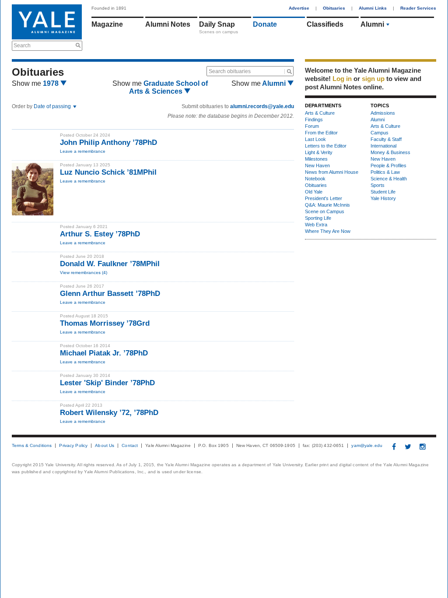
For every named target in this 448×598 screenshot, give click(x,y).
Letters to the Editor (325, 145)
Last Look (315, 139)
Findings (314, 119)
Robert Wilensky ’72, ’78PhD (109, 412)
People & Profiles (388, 165)
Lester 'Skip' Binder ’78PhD (108, 383)
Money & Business (390, 152)
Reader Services (418, 8)
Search (22, 45)
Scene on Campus (324, 211)
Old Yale (313, 191)
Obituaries (334, 8)
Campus (379, 132)
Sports (378, 185)
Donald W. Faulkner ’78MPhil (110, 264)
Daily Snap (217, 24)
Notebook (315, 178)
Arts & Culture (320, 113)
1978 (51, 83)
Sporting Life (318, 218)
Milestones (316, 159)
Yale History (383, 198)
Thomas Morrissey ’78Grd (105, 323)
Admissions (383, 113)
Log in (342, 78)
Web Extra (316, 224)
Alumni (372, 24)
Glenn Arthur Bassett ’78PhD (110, 293)
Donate (265, 24)
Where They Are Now (327, 231)
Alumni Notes (167, 24)
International (383, 145)
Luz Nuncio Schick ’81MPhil (108, 172)
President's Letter (323, 198)
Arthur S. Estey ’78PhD (100, 234)
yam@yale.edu (366, 445)
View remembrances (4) (83, 272)
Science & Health (389, 178)
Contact (130, 445)
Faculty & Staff (386, 139)
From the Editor (321, 132)
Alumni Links (373, 8)
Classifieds (325, 24)
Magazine (107, 24)
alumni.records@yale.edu (262, 106)
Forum (312, 126)
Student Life (383, 191)
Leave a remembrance (82, 151)
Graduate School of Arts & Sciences (168, 87)
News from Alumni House (331, 172)
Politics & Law (385, 172)
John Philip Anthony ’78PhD (108, 142)
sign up (373, 78)
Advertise (299, 8)
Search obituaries (230, 71)
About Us (104, 445)
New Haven (317, 165)
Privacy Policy (73, 445)
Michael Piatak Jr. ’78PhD (104, 353)
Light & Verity (318, 152)
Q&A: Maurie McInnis (327, 205)
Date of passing (53, 106)
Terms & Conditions (32, 445)
